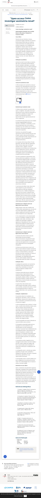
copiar (31, 14)
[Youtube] (13, 481)
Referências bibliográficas (8, 29)
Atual (14, 10)
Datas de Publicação (8, 32)
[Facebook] (11, 481)
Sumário (7, 10)
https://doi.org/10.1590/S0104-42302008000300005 (18, 14)
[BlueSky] (8, 481)
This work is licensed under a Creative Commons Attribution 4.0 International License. (26, 449)
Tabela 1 (29, 94)
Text (7, 25)
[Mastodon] (9, 481)
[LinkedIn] (10, 481)
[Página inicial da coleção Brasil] (4, 477)
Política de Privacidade (18, 495)
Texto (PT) (29, 10)
